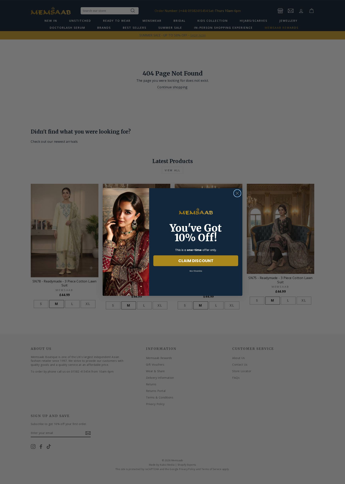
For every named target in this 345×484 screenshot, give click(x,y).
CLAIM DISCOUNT (195, 261)
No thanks (195, 270)
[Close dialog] (237, 193)
